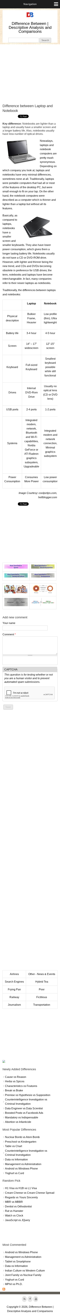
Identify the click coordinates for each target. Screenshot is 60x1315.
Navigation (30, 4)
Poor (41, 989)
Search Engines (14, 981)
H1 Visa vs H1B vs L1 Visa (21, 1188)
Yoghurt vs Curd (14, 1173)
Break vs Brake (14, 1090)
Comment (9, 634)
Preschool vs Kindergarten (20, 1141)
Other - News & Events (41, 974)
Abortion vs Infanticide (18, 1122)
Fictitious (41, 997)
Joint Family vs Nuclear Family (23, 1275)
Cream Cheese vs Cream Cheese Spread (29, 1192)
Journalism (14, 1004)
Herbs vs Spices (14, 1081)
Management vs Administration (23, 1164)
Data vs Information (16, 1159)
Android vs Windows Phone (21, 1168)
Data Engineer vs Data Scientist (24, 1108)
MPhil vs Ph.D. (13, 1284)
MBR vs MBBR (14, 1201)
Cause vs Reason (15, 1077)
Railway (14, 997)
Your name (8, 623)
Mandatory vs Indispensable (21, 1117)
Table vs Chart (13, 1146)
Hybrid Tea (41, 981)
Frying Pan (14, 989)
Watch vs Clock (14, 1215)
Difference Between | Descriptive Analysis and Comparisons (30, 27)
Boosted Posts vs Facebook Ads (24, 1112)
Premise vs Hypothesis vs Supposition (27, 1095)
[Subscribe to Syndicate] (3, 1289)
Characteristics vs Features (21, 1086)
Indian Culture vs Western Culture (25, 1270)
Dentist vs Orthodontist (18, 1206)
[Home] (30, 17)
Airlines (14, 974)
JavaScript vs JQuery (17, 1220)
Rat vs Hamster (14, 1211)
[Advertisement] (30, 74)
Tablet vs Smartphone (18, 1261)
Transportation (41, 1004)
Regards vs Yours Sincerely (21, 1197)
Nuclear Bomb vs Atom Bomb (22, 1137)
